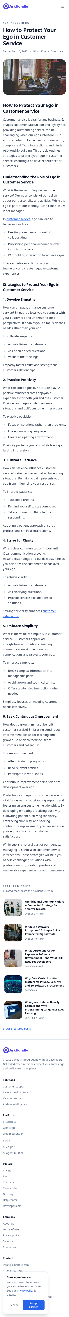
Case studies (11, 1188)
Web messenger (13, 1133)
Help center (10, 1200)
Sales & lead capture (15, 1092)
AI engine (9, 1147)
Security (8, 1241)
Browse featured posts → (18, 1028)
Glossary (8, 1194)
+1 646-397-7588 (13, 1270)
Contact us (9, 1247)
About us (8, 1223)
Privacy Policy (25, 1290)
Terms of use (11, 1229)
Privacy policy (11, 1235)
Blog (5, 1176)
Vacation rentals (13, 1098)
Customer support (14, 1086)
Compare (8, 1182)
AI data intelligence (15, 1104)
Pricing (7, 1170)
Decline (14, 1305)
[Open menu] (62, 6)
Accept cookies (33, 1305)
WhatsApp (9, 1127)
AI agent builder (13, 1153)
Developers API (12, 1206)
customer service (18, 219)
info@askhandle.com (16, 1265)
